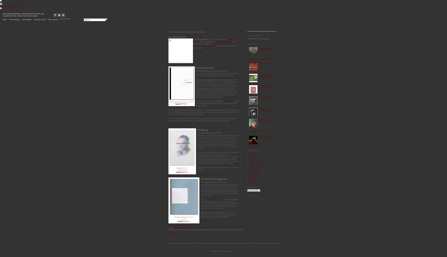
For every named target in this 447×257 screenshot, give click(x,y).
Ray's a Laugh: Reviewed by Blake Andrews (267, 120)
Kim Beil (251, 158)
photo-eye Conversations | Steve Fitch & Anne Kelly (267, 137)
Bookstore (6, 4)
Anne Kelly (252, 165)
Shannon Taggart (254, 175)
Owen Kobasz (253, 168)
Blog (15, 4)
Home (206, 233)
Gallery (11, 4)
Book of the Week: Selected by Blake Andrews (267, 109)
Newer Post (172, 233)
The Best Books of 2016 (266, 63)
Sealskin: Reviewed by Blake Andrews (266, 98)
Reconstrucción (173, 102)
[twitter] (59, 16)
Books (201, 228)
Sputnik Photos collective (223, 42)
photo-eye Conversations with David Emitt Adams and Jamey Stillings (267, 76)
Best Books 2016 (195, 228)
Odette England (254, 160)
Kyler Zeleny (253, 179)
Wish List (10, 6)
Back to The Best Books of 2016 (178, 225)
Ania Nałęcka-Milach (178, 228)
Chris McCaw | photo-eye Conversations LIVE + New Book (267, 49)
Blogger (234, 251)
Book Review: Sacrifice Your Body (261, 59)
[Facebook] (55, 16)
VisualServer (22, 4)
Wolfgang (178, 168)
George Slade (253, 170)
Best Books (188, 228)
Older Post (238, 233)
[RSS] (63, 16)
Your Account (18, 6)
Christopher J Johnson (256, 163)
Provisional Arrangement (179, 217)
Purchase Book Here (174, 125)
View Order (3, 6)
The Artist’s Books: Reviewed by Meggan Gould (266, 87)
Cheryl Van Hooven (255, 177)
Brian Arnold (253, 156)
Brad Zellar (252, 182)
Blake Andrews (254, 153)
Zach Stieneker (254, 172)
